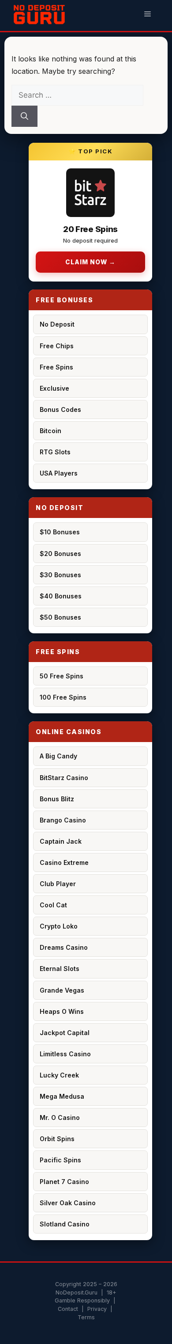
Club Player (58, 883)
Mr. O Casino (60, 1117)
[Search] (24, 116)
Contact (68, 1309)
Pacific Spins (60, 1160)
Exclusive (54, 388)
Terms (86, 1317)
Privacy (97, 1309)
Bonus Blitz (57, 799)
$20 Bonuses (60, 553)
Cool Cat (53, 905)
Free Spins (56, 367)
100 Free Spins (63, 697)
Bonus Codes (60, 409)
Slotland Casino (65, 1224)
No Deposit (57, 324)
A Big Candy (58, 756)
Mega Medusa (62, 1096)
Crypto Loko (59, 926)
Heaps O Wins (62, 1011)
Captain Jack (61, 841)
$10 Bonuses (60, 532)
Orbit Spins (57, 1138)
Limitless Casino (65, 1054)
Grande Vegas (62, 990)
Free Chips (57, 346)
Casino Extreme (64, 862)
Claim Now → (90, 262)
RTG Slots (55, 452)
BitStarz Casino (64, 777)
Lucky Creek (59, 1075)
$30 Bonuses (60, 575)
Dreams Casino (64, 947)
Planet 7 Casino (64, 1181)
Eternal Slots (59, 968)
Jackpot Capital (65, 1032)
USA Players (59, 473)
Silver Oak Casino (68, 1203)
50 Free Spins (61, 676)
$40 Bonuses (61, 596)
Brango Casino (63, 820)
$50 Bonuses (60, 617)
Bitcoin (50, 430)
